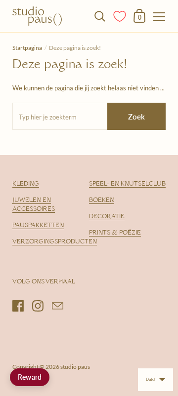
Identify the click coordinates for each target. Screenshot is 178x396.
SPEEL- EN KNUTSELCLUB (127, 184)
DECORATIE (107, 217)
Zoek (136, 116)
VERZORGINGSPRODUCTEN (54, 242)
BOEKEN (101, 200)
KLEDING (25, 184)
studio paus (75, 366)
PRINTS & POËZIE (115, 233)
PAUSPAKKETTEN (38, 226)
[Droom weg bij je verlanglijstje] (120, 15)
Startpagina (27, 47)
